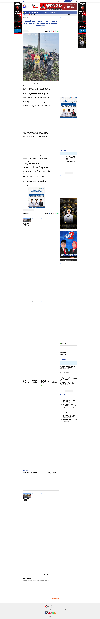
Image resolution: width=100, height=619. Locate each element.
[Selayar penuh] (76, 338)
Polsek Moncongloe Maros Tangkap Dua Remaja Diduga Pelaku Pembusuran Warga (68, 453)
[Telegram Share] (56, 31)
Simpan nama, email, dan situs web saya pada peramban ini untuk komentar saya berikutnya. (40, 595)
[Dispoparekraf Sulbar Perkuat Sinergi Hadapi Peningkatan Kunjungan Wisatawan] (36, 340)
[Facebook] (45, 613)
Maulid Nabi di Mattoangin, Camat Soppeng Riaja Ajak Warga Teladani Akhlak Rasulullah (45, 298)
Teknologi (70, 14)
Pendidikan (52, 12)
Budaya (35, 14)
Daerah (61, 12)
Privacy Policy (45, 609)
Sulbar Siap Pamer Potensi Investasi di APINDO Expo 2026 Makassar (35, 464)
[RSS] (55, 613)
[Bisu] (74, 338)
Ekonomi (40, 14)
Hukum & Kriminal (32, 12)
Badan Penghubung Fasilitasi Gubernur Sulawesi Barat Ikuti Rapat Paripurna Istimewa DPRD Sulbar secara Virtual (54, 381)
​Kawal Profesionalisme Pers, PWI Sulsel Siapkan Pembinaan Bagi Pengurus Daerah (36, 298)
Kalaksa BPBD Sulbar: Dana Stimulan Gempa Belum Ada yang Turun (70, 498)
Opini (50, 14)
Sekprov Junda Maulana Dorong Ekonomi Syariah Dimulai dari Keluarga (26, 464)
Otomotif (42, 12)
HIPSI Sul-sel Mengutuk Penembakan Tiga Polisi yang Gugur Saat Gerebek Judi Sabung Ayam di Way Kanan (68, 456)
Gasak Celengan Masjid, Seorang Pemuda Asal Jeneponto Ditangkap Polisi (68, 449)
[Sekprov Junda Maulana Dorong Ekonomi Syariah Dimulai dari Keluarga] (27, 424)
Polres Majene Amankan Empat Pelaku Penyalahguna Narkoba (69, 479)
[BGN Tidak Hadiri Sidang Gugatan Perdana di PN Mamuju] (62, 158)
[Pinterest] (49, 613)
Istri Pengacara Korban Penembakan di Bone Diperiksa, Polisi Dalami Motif (67, 461)
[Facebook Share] (49, 31)
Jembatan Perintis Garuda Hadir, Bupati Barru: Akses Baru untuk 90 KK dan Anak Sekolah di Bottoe (45, 464)
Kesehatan (45, 14)
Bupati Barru (63, 432)
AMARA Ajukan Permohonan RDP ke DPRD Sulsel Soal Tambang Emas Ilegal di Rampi (70, 490)
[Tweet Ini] (51, 31)
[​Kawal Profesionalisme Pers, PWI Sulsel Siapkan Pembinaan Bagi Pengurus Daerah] (36, 257)
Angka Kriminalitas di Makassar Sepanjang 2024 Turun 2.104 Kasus (68, 465)
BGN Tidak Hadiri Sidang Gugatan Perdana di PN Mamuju (71, 157)
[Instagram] (51, 613)
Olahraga (47, 12)
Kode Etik (39, 609)
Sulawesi (65, 14)
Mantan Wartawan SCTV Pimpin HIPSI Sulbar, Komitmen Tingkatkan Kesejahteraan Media (71, 241)
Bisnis (32, 14)
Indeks (73, 1)
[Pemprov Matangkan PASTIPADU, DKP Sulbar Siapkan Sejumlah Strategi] (27, 340)
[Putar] (61, 338)
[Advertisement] (36, 146)
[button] (69, 324)
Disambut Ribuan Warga (71, 245)
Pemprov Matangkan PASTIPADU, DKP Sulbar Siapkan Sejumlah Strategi (26, 381)
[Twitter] (47, 613)
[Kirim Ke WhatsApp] (58, 31)
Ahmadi (38, 27)
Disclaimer (51, 609)
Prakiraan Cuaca (55, 14)
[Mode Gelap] (76, 1)
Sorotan (61, 14)
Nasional (57, 12)
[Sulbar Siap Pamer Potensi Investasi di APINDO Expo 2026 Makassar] (36, 424)
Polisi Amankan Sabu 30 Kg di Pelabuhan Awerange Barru (69, 494)
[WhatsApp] (53, 613)
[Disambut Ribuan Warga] (62, 247)
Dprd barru (63, 434)
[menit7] (30, 6)
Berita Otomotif (26, 14)
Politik (38, 12)
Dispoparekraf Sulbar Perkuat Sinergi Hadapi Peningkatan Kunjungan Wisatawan (35, 381)
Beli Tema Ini (67, 1)
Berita (26, 12)
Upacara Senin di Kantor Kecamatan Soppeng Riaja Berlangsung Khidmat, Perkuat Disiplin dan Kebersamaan (26, 224)
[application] (68, 324)
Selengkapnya (68, 250)
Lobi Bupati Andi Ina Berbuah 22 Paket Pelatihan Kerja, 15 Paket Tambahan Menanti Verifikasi (54, 464)
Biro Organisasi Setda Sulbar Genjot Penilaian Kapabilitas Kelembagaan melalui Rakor (45, 381)
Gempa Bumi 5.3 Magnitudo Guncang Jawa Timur (70, 475)
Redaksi (65, 609)
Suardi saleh (63, 427)
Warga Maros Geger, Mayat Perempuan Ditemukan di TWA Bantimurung (67, 445)
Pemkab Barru (64, 430)
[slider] (68, 338)
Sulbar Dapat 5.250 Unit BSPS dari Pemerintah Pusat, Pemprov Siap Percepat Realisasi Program (54, 298)
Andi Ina (62, 429)
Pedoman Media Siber (58, 609)
